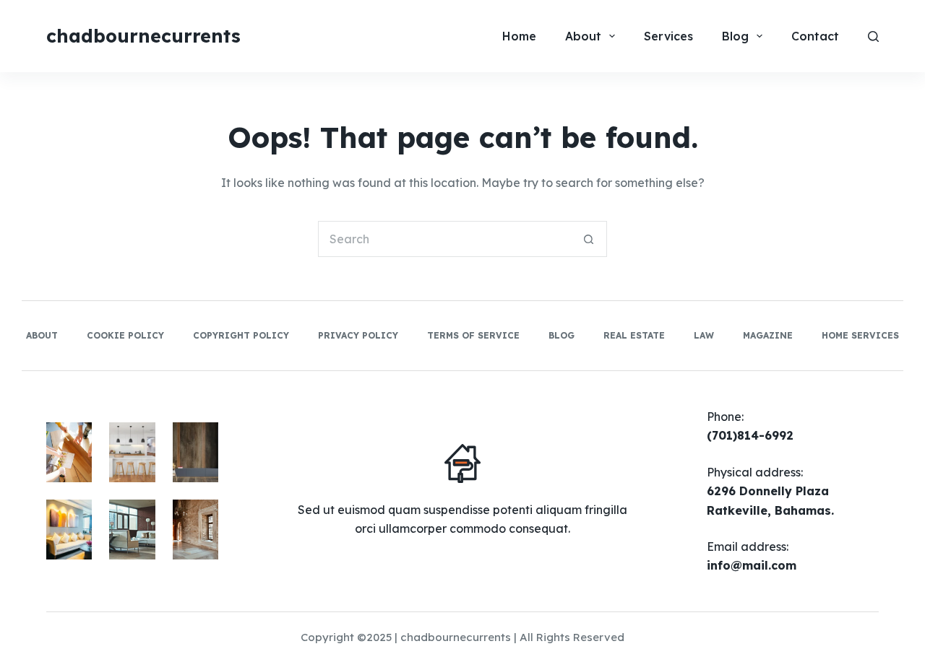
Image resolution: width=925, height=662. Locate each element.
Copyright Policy (241, 335)
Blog (735, 36)
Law (704, 335)
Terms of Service (473, 335)
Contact (815, 36)
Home (519, 36)
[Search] (873, 36)
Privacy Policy (358, 335)
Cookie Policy (125, 335)
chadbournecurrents (143, 36)
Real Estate (634, 335)
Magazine (768, 335)
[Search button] (589, 239)
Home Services (860, 335)
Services (668, 36)
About (583, 36)
